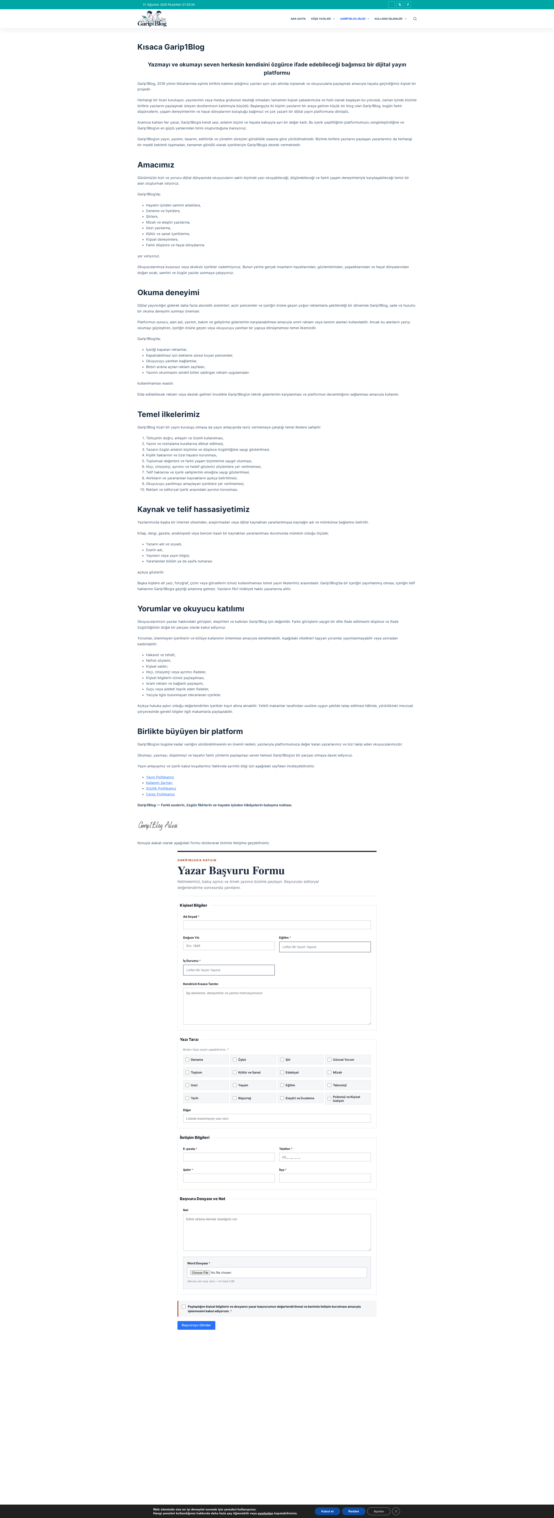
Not (185, 1210)
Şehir (188, 1170)
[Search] (415, 18)
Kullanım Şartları (159, 783)
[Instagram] (391, 4)
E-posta (190, 1149)
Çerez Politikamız (160, 794)
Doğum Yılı (191, 937)
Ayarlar (379, 1511)
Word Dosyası (210, 1272)
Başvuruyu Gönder (196, 1325)
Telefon (286, 1149)
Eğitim (285, 937)
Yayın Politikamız (160, 777)
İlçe (283, 1170)
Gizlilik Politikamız (161, 788)
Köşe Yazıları (321, 18)
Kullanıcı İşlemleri (388, 18)
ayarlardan (265, 1513)
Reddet (353, 1511)
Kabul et (327, 1511)
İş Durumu (192, 961)
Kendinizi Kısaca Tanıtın (200, 984)
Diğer (187, 1110)
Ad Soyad (191, 916)
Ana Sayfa (298, 18)
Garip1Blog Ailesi (352, 18)
